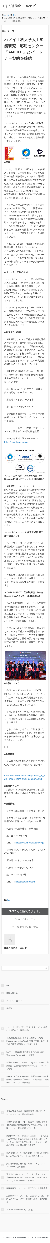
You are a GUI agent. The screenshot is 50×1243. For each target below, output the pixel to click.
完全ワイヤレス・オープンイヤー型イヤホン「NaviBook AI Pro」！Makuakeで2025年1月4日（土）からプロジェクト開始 (26, 1177)
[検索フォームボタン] (46, 968)
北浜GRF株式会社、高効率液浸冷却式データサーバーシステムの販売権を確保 (27, 1112)
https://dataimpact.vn (25, 882)
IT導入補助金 (12, 993)
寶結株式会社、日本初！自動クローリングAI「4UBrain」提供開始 (25, 1165)
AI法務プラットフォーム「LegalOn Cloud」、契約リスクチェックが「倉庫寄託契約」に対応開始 (27, 1199)
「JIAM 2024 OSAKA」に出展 (19, 1210)
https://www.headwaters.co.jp (29, 843)
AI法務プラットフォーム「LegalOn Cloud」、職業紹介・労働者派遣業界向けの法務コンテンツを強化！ (27, 1065)
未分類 (9, 1008)
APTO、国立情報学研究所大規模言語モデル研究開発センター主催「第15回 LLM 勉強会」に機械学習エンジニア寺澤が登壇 (27, 1079)
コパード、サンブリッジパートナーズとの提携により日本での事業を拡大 (26, 1028)
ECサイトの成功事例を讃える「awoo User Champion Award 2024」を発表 (25, 1053)
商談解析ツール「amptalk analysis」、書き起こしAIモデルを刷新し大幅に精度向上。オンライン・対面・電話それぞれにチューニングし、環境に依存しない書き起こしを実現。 (27, 1140)
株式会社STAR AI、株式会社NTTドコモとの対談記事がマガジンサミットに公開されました (27, 1154)
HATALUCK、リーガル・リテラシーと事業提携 (27, 1188)
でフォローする (26, 919)
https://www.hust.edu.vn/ (16, 442)
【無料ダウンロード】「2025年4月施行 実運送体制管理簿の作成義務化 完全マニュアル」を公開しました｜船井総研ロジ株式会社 (27, 1125)
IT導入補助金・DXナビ (18, 6)
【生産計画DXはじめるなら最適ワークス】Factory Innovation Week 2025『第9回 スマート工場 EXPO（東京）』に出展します (27, 1041)
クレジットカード (14, 1001)
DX (8, 900)
